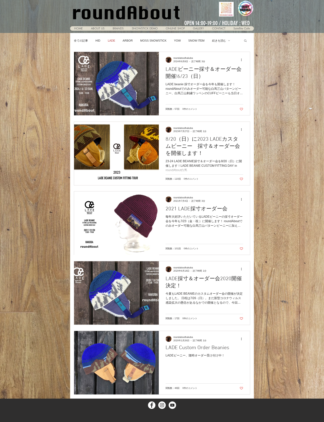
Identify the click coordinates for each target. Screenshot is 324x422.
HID (97, 40)
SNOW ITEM (196, 40)
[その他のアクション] (242, 60)
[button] (198, 28)
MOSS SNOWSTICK (153, 40)
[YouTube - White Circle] (172, 405)
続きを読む (219, 40)
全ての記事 (81, 40)
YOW (177, 40)
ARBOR (128, 40)
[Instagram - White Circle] (162, 405)
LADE (111, 40)
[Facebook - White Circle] (151, 405)
